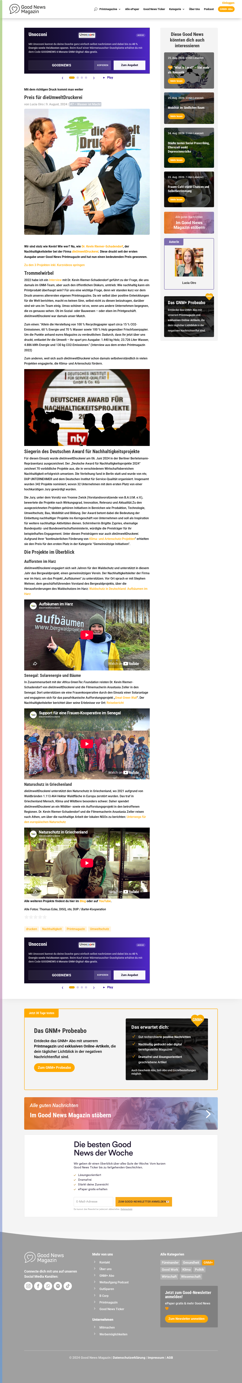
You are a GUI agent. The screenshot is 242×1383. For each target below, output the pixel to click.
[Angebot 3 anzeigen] (82, 77)
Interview (55, 280)
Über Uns (194, 9)
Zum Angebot (129, 65)
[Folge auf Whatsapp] (48, 1286)
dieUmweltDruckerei (85, 251)
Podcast (209, 9)
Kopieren (102, 65)
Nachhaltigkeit (52, 929)
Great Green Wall (126, 697)
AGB (170, 1357)
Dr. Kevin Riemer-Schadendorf (102, 246)
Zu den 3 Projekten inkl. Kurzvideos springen (54, 265)
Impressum (156, 1357)
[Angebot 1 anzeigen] (72, 77)
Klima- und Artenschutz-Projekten (112, 539)
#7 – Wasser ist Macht (85, 104)
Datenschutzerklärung (129, 1357)
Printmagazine (108, 9)
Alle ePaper (132, 9)
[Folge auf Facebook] (38, 1286)
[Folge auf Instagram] (28, 1286)
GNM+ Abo (226, 9)
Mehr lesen (176, 81)
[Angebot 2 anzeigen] (78, 77)
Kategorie (175, 9)
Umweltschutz (99, 929)
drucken (31, 929)
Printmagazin (76, 929)
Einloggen (228, 3)
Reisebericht (115, 703)
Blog (83, 901)
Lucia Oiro (37, 104)
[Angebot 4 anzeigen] (86, 77)
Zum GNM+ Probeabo (54, 1068)
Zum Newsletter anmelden (186, 1319)
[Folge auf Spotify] (58, 1286)
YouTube (105, 901)
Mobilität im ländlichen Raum (186, 107)
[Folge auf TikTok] (68, 1286)
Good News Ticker (154, 9)
